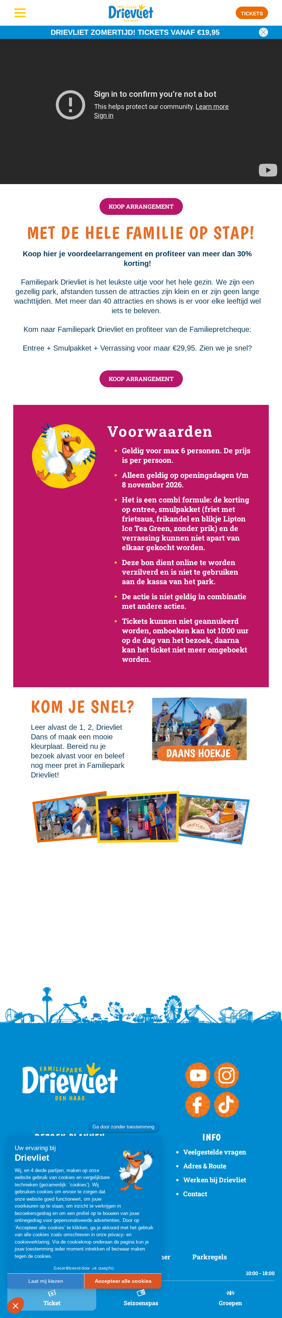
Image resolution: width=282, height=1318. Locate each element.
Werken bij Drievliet (214, 1179)
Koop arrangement (141, 206)
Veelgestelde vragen (214, 1151)
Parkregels (209, 1256)
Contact (195, 1193)
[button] (252, 13)
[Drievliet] (131, 13)
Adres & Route (204, 1165)
